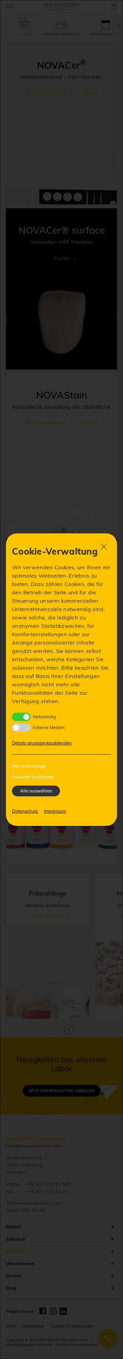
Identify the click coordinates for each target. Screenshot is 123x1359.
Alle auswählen (36, 791)
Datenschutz (25, 811)
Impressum (55, 811)
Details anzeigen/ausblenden (42, 743)
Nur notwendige (29, 766)
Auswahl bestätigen (33, 777)
